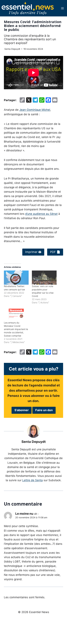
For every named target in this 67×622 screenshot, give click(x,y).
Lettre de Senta (32, 480)
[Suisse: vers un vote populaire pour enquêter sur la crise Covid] (44, 278)
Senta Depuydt (12, 49)
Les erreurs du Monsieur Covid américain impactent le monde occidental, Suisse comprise (16, 329)
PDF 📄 (55, 252)
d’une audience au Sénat (41, 213)
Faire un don (44, 410)
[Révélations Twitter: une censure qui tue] (16, 278)
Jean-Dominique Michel (34, 109)
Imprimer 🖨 (33, 252)
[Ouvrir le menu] (62, 8)
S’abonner (21, 410)
